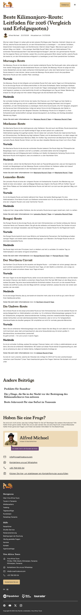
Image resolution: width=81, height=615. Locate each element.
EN (4, 589)
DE (7, 589)
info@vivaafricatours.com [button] (20, 457)
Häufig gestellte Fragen (11, 539)
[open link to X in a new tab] (15, 605)
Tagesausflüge (8, 511)
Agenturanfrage (8, 549)
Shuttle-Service (9, 530)
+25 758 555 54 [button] (16, 468)
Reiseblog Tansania (10, 517)
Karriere (6, 542)
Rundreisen (7, 514)
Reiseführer (7, 526)
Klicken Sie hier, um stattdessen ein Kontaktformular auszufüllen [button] (38, 473)
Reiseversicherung (10, 533)
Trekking (6, 507)
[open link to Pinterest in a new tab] (4, 605)
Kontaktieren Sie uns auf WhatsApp (19, 567)
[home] (8, 5)
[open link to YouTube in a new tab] (10, 605)
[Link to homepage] (8, 486)
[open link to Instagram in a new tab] (21, 605)
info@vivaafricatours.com (16, 571)
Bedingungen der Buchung (13, 536)
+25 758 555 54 (13, 575)
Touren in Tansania (9, 501)
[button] (65, 4)
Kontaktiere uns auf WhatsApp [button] (23, 462)
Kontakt (6, 545)
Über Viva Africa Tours (11, 498)
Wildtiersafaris (8, 504)
